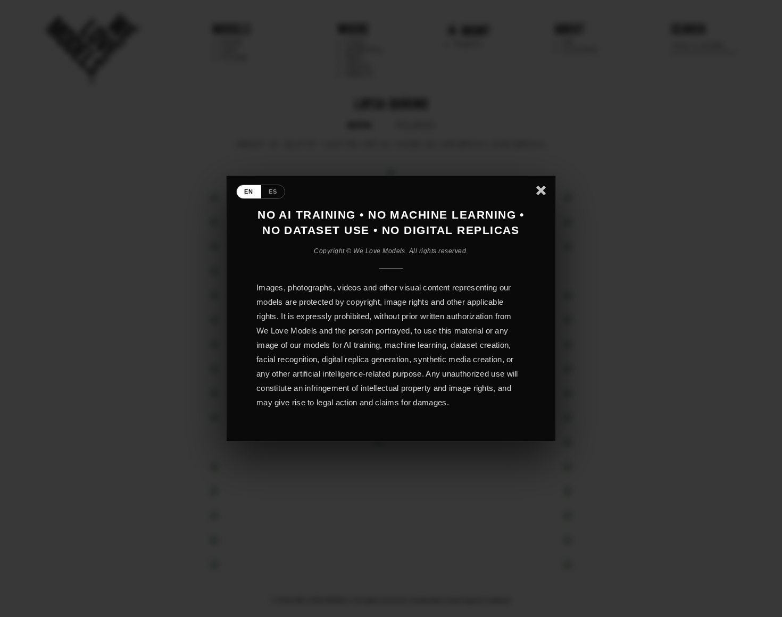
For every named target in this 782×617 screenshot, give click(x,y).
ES (273, 191)
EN (249, 191)
